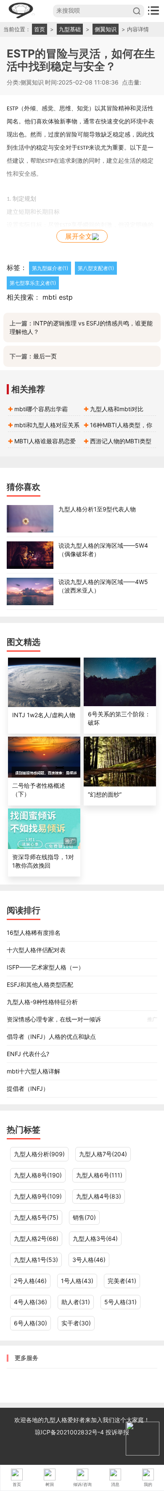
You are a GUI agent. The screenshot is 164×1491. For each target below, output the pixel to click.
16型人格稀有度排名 (34, 932)
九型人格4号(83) (98, 1196)
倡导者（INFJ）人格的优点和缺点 (51, 1036)
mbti (49, 297)
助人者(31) (75, 1301)
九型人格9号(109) (38, 1196)
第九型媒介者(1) (50, 268)
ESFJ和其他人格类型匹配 (40, 984)
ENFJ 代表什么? (28, 1053)
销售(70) (84, 1217)
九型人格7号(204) (103, 1154)
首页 (39, 29)
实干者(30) (76, 1323)
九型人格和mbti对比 (116, 408)
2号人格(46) (30, 1280)
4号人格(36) (30, 1301)
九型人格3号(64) (95, 1238)
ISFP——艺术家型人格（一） (45, 967)
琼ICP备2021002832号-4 (70, 1432)
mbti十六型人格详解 (33, 1071)
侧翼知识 (105, 29)
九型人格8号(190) (38, 1175)
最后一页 (45, 356)
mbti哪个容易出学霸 (41, 408)
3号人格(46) (89, 1259)
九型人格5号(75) (36, 1217)
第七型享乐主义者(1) (33, 283)
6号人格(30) (30, 1323)
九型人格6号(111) (99, 1175)
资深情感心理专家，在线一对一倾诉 (82, 1019)
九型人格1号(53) (36, 1259)
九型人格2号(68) (36, 1238)
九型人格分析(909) (39, 1154)
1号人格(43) (77, 1280)
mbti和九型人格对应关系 (46, 425)
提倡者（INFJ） (28, 1088)
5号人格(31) (120, 1301)
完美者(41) (122, 1280)
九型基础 (70, 29)
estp (66, 297)
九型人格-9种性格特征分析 (42, 1001)
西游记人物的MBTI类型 (120, 441)
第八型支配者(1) (96, 268)
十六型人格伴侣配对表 (36, 949)
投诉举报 (117, 1432)
